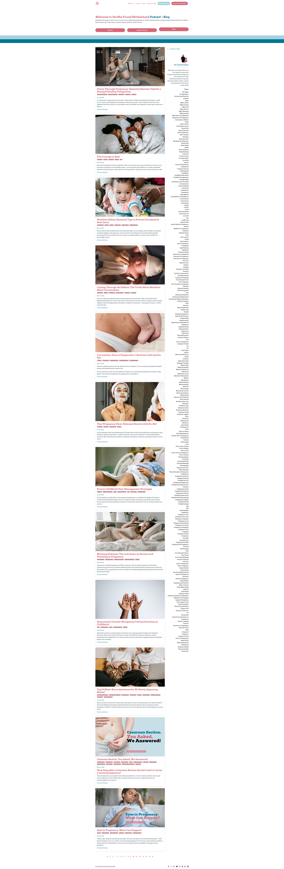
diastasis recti (184, 233)
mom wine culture (182, 391)
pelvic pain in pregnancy (180, 453)
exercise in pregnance (181, 256)
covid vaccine (184, 214)
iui (188, 346)
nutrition (185, 418)
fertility (186, 271)
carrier (186, 162)
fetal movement (183, 275)
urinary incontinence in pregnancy (180, 618)
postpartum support (134, 360)
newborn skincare (134, 225)
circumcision (100, 292)
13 (143, 856)
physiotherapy (184, 470)
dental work (184, 222)
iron (187, 339)
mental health (184, 382)
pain (128, 491)
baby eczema (184, 105)
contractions (184, 199)
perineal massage (117, 764)
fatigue (186, 265)
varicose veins (184, 628)
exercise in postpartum (102, 94)
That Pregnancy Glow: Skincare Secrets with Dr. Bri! (127, 424)
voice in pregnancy (182, 638)
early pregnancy (100, 559)
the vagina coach (183, 602)
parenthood (127, 292)
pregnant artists (183, 534)
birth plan (185, 128)
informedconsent (104, 627)
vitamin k (185, 634)
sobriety (186, 589)
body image (185, 145)
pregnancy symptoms (129, 559)
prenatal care (100, 697)
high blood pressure (182, 316)
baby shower (184, 109)
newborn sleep (184, 412)
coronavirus (184, 201)
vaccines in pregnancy (181, 625)
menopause (185, 380)
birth (98, 627)
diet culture (185, 237)
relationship (184, 549)
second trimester (183, 559)
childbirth (99, 491)
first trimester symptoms (180, 284)
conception (185, 192)
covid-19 (186, 216)
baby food (185, 107)
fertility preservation (181, 273)
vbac (187, 630)
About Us (131, 3)
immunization (184, 329)
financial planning (182, 278)
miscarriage (185, 389)
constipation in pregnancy (114, 694)
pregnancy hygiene (182, 519)
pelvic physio (184, 455)
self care (186, 561)
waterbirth (185, 645)
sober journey (184, 585)
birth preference (109, 762)
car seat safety (100, 225)
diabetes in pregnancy (181, 228)
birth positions (184, 130)
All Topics (185, 92)
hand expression (183, 307)
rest (121, 159)
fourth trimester (183, 290)
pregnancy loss (183, 521)
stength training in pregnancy (178, 596)
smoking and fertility (181, 583)
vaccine (186, 623)
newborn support (119, 292)
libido (186, 357)
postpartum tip (183, 502)
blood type (185, 143)
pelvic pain (185, 450)
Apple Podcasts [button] (142, 30)
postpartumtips (183, 504)
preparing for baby (182, 542)
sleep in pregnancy (182, 578)
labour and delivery (122, 491)
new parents (184, 399)
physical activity (183, 468)
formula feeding (183, 288)
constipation (184, 194)
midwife (186, 386)
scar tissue (185, 555)
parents (186, 440)
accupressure (184, 94)
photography (184, 465)
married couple (183, 361)
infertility (185, 333)
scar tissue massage (182, 557)
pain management (141, 491)
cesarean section (124, 762)
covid (187, 209)
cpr (187, 218)
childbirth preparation (107, 491)
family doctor (184, 263)
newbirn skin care (182, 401)
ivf (188, 348)
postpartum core (183, 480)
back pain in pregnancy (181, 117)
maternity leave (183, 374)
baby (187, 100)
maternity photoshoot (181, 376)
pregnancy (134, 94)
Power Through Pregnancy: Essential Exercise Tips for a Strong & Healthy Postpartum (129, 90)
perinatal (139, 694)
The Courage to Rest (108, 156)
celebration (185, 167)
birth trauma (184, 135)
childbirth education (181, 175)
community (99, 159)
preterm (186, 546)
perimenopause (183, 457)
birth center (184, 124)
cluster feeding (183, 186)
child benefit (184, 171)
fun (187, 292)
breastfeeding (184, 152)
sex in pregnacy (183, 566)
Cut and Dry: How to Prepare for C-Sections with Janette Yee (129, 356)
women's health (183, 647)
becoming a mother (182, 120)
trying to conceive (182, 610)
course (186, 207)
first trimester (133, 694)
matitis (186, 378)
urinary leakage (183, 621)
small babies (184, 581)
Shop (143, 3)
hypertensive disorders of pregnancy (180, 323)
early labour (184, 241)
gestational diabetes (182, 295)
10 (133, 856)
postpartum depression (181, 482)
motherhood (121, 94)
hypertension (184, 320)
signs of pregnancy (108, 697)
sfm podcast (138, 764)
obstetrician (184, 421)
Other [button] (174, 29)
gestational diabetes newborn (179, 299)
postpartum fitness (114, 360)
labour (115, 491)
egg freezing (184, 248)
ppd (187, 508)
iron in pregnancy (182, 342)
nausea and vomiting (118, 559)
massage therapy (183, 363)
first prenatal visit (182, 280)
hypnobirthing (183, 327)
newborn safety (125, 225)
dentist (186, 226)
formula (186, 286)
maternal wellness (101, 764)
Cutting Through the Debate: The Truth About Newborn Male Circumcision (128, 288)
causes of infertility (182, 164)
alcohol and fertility (181, 96)
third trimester (183, 604)
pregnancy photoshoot (181, 523)
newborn (112, 225)
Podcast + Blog (151, 3)
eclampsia (185, 246)
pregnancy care (112, 426)
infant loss (185, 331)
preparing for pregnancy (180, 544)
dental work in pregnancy (180, 224)
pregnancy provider (182, 525)
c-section (99, 360)
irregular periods (183, 344)
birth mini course (101, 762)
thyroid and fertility (181, 606)
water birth (185, 640)
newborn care (118, 225)
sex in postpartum (182, 563)
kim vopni (185, 350)
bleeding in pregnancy (181, 141)
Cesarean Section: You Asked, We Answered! (122, 759)
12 (140, 856)
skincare (119, 426)
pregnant (117, 159)
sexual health (184, 568)
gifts (187, 303)
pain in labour (134, 491)
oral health (185, 425)
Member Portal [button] (164, 3)
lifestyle (105, 159)
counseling (185, 203)
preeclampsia (184, 510)
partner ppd (185, 442)
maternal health (153, 762)
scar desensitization (182, 553)
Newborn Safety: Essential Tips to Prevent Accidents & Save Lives (128, 221)
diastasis (186, 231)
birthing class (184, 139)
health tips (185, 310)
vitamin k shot (183, 636)
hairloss (186, 305)
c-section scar (106, 360)
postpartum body (183, 478)
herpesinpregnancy (182, 314)
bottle (187, 147)
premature (185, 536)
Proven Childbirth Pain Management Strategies (124, 489)
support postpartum (182, 600)
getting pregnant (183, 301)
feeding (186, 267)
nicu (187, 416)
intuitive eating (183, 337)
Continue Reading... (102, 109)
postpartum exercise (182, 491)
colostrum (185, 188)
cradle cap (185, 220)
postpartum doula (183, 489)
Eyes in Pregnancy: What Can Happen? (119, 830)
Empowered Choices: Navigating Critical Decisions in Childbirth (127, 623)
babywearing (184, 113)
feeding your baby (182, 269)
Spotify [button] (110, 30)
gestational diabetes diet (180, 297)
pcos (187, 444)
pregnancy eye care (137, 832)
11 (136, 856)
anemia (186, 98)
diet (187, 235)
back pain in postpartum (180, 115)
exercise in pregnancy (112, 94)
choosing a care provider (102, 694)
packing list (184, 427)
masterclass (145, 762)
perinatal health (146, 694)
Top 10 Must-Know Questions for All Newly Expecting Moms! (127, 690)
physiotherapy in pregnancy (128, 764)
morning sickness (109, 559)
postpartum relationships (180, 497)
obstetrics (185, 423)
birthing (186, 137)
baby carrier (184, 103)
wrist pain (185, 651)
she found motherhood (181, 572)
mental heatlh (184, 384)
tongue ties (185, 608)
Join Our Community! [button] (180, 3)
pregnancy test (183, 529)
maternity (185, 371)
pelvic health (184, 448)
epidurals (185, 250)
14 (146, 856)
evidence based (183, 252)
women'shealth (183, 649)
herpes (186, 312)
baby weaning (184, 111)
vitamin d (185, 632)
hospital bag (184, 318)
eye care (99, 832)
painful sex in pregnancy (180, 436)
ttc (187, 613)
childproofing (184, 179)
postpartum (127, 94)
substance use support (181, 598)
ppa (187, 506)
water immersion (183, 642)
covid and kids (183, 211)
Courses (137, 3)
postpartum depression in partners (180, 486)
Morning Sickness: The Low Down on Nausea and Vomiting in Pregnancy (125, 555)
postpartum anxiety (182, 476)
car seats (106, 225)
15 (149, 856)
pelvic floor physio (182, 446)
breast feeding (184, 150)
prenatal (186, 538)
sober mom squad (183, 587)
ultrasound (185, 615)
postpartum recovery (123, 360)
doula (187, 239)
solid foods (185, 591)
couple (186, 205)
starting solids (184, 593)
